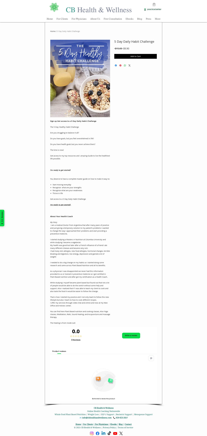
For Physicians (102, 424)
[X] (121, 433)
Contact (128, 424)
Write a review (131, 335)
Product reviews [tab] (59, 351)
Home (52, 31)
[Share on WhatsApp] (125, 65)
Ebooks (113, 424)
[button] (154, 4)
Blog (121, 424)
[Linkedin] (103, 433)
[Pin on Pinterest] (120, 65)
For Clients (88, 424)
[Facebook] (97, 433)
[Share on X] (129, 65)
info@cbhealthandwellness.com (97, 418)
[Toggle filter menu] (151, 358)
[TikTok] (109, 433)
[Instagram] (91, 433)
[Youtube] (115, 433)
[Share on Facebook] (115, 65)
